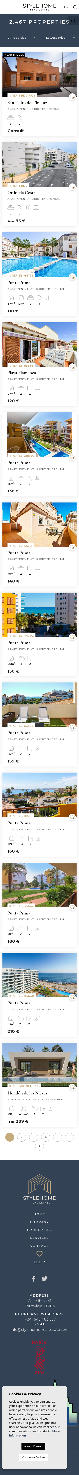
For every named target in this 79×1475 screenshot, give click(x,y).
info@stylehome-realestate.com (40, 1329)
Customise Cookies (33, 1457)
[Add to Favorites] (72, 96)
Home (39, 1214)
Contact (39, 1245)
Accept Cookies (33, 1446)
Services (39, 1238)
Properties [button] (39, 1230)
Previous (6, 76)
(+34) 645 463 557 (39, 1319)
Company (39, 1222)
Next (72, 76)
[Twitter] (45, 1279)
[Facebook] (33, 1279)
